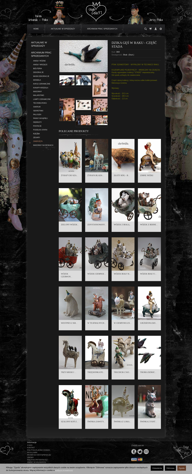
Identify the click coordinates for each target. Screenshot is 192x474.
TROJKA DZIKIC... (148, 372)
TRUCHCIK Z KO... (122, 372)
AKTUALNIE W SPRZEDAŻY (63, 29)
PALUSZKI (37, 115)
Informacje (32, 442)
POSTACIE (37, 126)
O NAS (29, 445)
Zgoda (182, 468)
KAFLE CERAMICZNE (41, 84)
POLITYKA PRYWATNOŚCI (37, 460)
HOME (36, 29)
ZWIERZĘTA (38, 141)
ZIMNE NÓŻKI (146, 175)
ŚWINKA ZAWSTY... (96, 422)
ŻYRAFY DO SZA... (69, 175)
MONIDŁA (37, 80)
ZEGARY (36, 138)
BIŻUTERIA (37, 69)
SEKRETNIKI (38, 111)
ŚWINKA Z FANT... (148, 422)
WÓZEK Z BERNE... (149, 225)
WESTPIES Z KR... (69, 323)
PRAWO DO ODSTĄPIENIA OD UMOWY (39, 456)
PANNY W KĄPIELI (40, 118)
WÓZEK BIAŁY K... (122, 274)
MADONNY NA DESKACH (43, 145)
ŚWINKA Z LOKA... (122, 422)
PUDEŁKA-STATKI (40, 130)
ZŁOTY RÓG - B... (122, 175)
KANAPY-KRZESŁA (40, 88)
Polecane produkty (74, 131)
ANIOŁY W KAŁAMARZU (36, 462)
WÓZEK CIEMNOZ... (96, 274)
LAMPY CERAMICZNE (42, 99)
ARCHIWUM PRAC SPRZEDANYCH (102, 29)
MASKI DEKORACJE (41, 76)
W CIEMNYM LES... (123, 323)
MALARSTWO (38, 95)
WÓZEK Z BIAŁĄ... (122, 225)
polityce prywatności (64, 470)
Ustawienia (157, 468)
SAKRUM (36, 107)
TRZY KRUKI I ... (68, 372)
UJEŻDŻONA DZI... (148, 323)
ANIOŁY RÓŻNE (39, 61)
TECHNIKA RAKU (40, 103)
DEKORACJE (38, 72)
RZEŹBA (36, 134)
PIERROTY (37, 122)
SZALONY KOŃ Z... (69, 422)
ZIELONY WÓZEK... (70, 225)
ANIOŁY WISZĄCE (40, 65)
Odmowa (170, 468)
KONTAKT (31, 448)
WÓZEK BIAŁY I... (148, 274)
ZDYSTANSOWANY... (96, 225)
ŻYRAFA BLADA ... (95, 175)
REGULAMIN (32, 453)
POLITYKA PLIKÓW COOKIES (38, 450)
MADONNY (37, 92)
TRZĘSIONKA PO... (96, 372)
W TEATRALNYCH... (96, 323)
